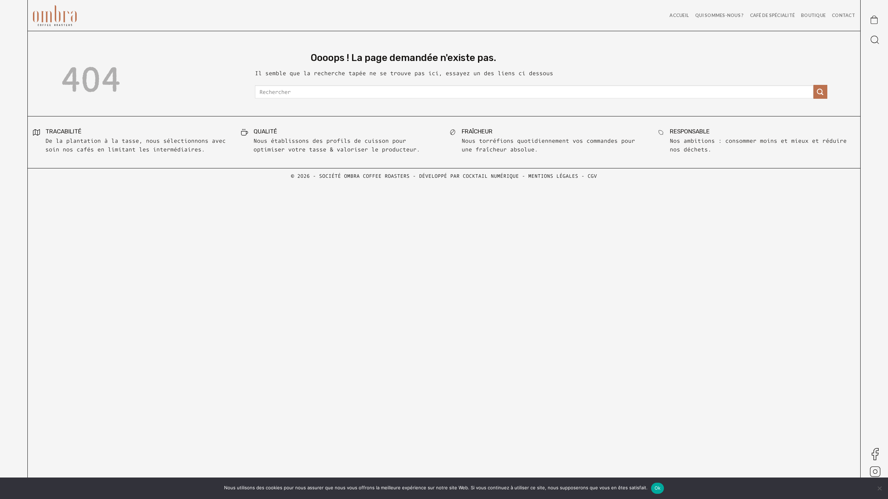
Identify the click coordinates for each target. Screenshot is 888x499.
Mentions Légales (553, 176)
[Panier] (872, 18)
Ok (658, 488)
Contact (843, 15)
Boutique (813, 15)
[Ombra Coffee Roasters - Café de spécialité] (67, 15)
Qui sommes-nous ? (719, 15)
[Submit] (820, 91)
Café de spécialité (772, 15)
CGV (592, 176)
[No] (879, 490)
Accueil (679, 15)
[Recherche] (874, 38)
